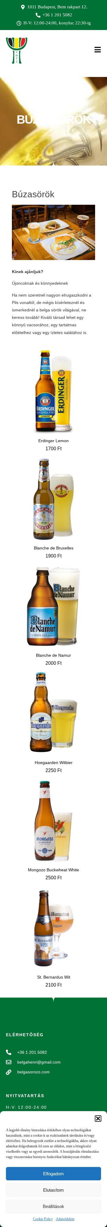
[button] (98, 1119)
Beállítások (53, 1206)
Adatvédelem (65, 1219)
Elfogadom (53, 1173)
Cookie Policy (43, 1219)
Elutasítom (53, 1190)
